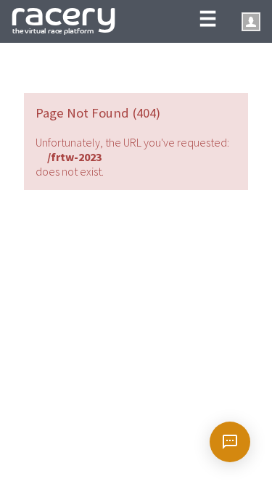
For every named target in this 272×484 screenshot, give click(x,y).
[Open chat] (230, 442)
